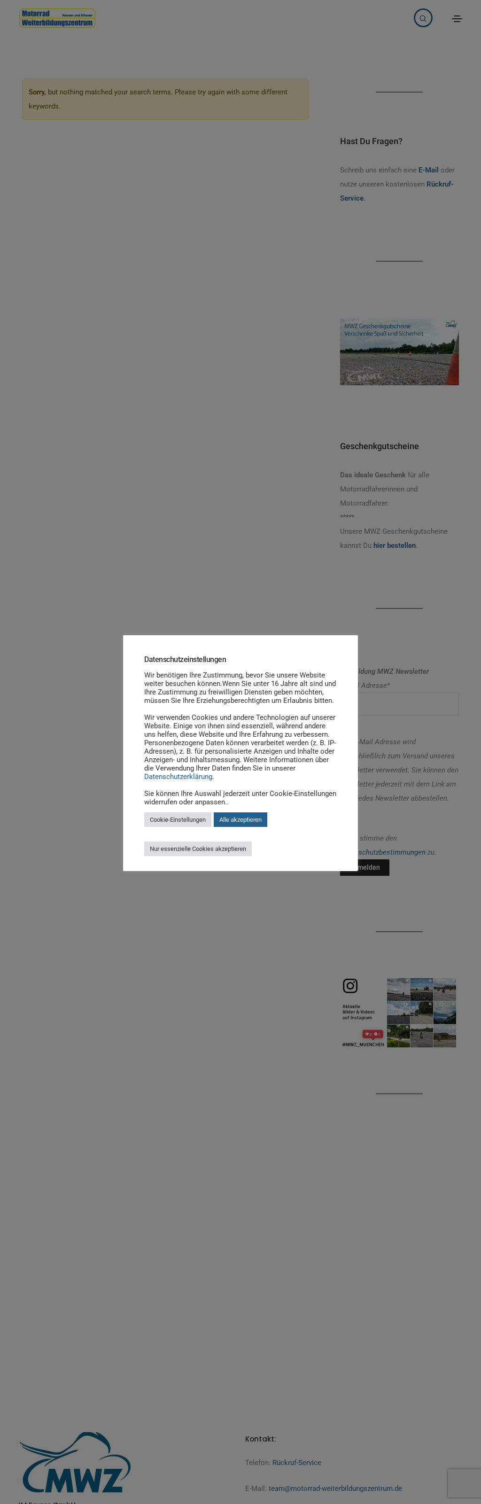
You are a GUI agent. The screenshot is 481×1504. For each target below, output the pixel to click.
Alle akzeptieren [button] (240, 819)
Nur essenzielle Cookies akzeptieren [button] (198, 848)
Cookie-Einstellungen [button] (178, 819)
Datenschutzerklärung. (179, 776)
